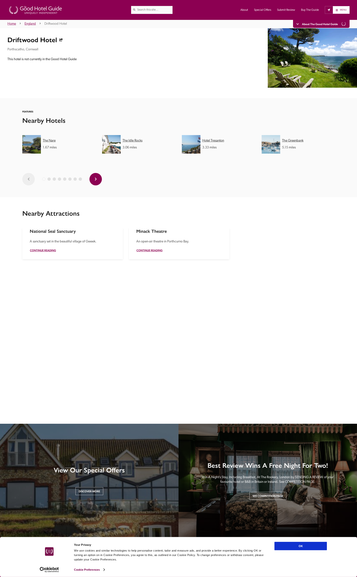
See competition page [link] (268, 495)
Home (11, 24)
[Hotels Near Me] (329, 10)
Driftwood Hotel (55, 24)
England (30, 24)
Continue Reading (43, 250)
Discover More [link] (89, 491)
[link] (134, 9)
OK (301, 546)
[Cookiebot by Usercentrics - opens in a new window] (49, 570)
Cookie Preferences (87, 569)
